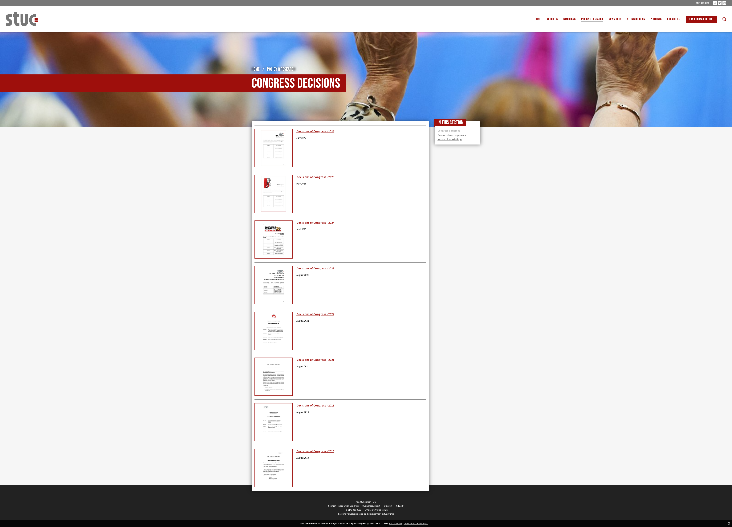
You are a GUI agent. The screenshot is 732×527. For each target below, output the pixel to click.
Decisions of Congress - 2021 (315, 360)
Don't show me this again (416, 523)
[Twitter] (720, 3)
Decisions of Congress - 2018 (315, 451)
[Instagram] (724, 3)
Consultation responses (451, 135)
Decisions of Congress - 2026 (315, 131)
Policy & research (281, 69)
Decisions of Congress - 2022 (315, 314)
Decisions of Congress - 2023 (315, 268)
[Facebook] (715, 3)
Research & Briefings (449, 139)
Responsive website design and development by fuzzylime (366, 514)
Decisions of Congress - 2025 (315, 177)
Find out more (395, 523)
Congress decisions (448, 131)
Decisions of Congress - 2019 (315, 405)
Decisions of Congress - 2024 (315, 223)
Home (256, 69)
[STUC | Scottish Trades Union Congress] (22, 19)
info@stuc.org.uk (379, 510)
